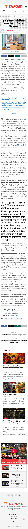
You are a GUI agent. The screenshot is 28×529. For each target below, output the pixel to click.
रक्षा (15, 11)
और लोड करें (14, 113)
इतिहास (5, 418)
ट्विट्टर (24, 119)
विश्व (20, 11)
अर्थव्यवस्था (9, 11)
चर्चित (5, 363)
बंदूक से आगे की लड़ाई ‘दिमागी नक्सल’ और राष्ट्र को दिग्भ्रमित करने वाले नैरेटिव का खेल (13, 367)
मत (4, 391)
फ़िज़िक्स (20, 145)
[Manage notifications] (23, 519)
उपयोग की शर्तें (14, 516)
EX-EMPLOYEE (9, 30)
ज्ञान (24, 11)
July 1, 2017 (15, 315)
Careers (14, 512)
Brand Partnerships (14, 514)
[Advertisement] (14, 2)
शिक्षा (21, 318)
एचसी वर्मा (7, 318)
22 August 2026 (7, 369)
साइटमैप (14, 521)
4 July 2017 (18, 30)
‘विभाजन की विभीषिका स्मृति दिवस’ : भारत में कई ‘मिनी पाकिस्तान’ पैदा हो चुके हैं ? (14, 422)
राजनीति (3, 11)
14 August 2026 (7, 425)
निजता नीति (14, 519)
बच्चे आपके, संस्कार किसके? (10, 394)
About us (14, 510)
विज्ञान (17, 318)
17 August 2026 (7, 396)
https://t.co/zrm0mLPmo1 (10, 311)
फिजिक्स (12, 318)
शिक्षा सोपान (4, 151)
